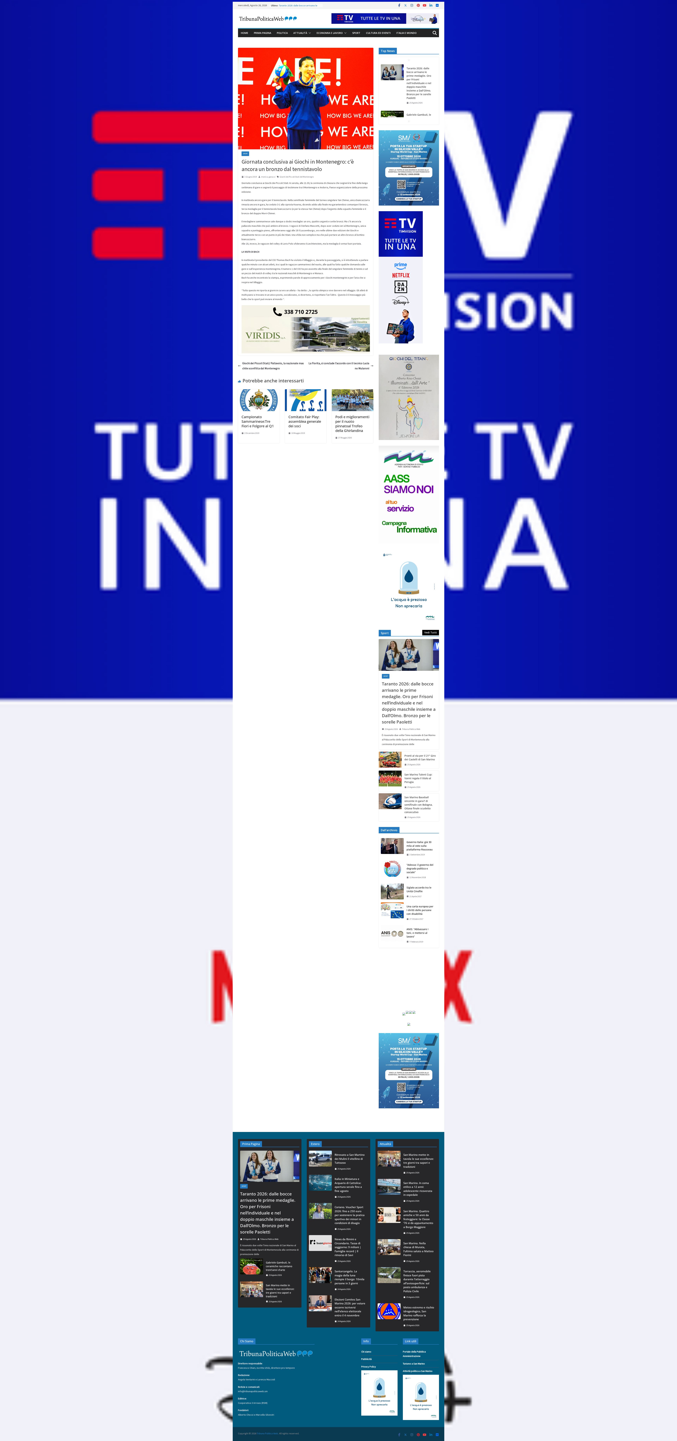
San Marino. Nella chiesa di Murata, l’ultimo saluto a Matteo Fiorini (418, 1249)
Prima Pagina (262, 33)
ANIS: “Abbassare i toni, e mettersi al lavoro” (417, 932)
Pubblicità (366, 1359)
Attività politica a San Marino (417, 1371)
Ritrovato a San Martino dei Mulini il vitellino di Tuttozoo (350, 1158)
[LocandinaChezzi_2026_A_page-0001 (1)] (409, 356)
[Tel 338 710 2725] (306, 307)
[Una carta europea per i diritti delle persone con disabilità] (392, 912)
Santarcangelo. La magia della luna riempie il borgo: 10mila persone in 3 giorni (349, 1277)
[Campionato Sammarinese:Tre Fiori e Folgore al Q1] (259, 391)
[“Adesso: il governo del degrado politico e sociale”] (392, 871)
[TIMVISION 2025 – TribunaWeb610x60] (385, 15)
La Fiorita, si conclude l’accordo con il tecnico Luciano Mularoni (339, 365)
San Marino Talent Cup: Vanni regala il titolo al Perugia (418, 778)
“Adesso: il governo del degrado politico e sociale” (420, 868)
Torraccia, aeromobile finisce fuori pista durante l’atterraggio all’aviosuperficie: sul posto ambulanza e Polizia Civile (417, 1281)
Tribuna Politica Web (411, 729)
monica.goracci (268, 176)
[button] (309, 32)
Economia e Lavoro (330, 33)
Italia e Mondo (406, 33)
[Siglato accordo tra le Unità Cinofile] (392, 892)
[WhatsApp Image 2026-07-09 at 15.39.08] (409, 551)
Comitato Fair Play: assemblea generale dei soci (304, 421)
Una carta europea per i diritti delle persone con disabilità (420, 910)
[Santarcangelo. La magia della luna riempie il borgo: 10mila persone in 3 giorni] (320, 1280)
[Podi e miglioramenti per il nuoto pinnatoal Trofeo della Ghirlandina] (352, 391)
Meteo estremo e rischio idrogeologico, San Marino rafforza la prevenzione (418, 1313)
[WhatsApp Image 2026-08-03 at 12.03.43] (409, 132)
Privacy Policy (368, 1366)
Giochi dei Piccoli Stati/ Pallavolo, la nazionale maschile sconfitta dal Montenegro (273, 365)
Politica (282, 33)
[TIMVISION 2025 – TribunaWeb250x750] (401, 213)
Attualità (300, 33)
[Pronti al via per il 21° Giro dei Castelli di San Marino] (390, 760)
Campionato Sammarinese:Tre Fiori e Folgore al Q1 (258, 421)
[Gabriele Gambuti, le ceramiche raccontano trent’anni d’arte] (251, 1269)
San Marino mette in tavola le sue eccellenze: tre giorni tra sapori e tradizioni (419, 74)
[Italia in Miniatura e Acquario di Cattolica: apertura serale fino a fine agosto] (320, 1188)
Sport (356, 33)
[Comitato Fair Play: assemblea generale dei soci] (306, 391)
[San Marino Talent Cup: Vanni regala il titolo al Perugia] (390, 781)
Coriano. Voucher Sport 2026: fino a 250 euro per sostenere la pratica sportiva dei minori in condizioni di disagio (350, 1215)
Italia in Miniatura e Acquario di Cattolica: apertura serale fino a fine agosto (348, 1185)
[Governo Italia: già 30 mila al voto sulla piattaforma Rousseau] (392, 848)
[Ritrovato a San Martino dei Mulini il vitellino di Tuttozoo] (320, 1162)
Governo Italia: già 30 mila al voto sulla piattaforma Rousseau (420, 845)
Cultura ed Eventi (378, 33)
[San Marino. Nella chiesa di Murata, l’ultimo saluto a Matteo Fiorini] (389, 1252)
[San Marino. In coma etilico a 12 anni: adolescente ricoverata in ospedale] (392, 100)
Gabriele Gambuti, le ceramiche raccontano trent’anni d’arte (279, 1266)
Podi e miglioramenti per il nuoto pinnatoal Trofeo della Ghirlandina (352, 423)
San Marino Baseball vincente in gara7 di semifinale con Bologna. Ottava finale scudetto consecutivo (418, 805)
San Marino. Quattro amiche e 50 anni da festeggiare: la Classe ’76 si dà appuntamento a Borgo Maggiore (418, 1219)
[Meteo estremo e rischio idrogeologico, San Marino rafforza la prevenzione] (389, 1316)
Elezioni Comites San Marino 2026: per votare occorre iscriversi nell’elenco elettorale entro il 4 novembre (350, 1307)
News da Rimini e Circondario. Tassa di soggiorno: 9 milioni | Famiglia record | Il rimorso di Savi (348, 1247)
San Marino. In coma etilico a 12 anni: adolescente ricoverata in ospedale (420, 101)
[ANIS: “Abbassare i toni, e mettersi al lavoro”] (392, 935)
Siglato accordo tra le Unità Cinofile (419, 889)
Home (244, 33)
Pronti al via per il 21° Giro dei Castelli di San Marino (420, 757)
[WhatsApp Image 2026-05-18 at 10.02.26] (409, 447)
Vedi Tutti (430, 632)
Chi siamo (366, 1351)
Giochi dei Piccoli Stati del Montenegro (297, 176)
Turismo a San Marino (414, 1363)
